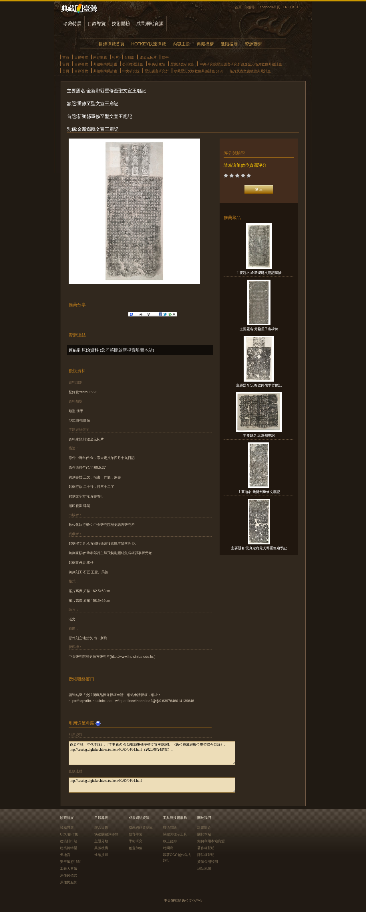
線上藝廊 (170, 840)
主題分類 (101, 840)
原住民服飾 (68, 881)
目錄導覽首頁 (111, 44)
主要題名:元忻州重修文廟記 (259, 491)
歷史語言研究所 (182, 63)
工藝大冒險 (68, 868)
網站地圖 (204, 868)
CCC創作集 (69, 833)
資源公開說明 (207, 861)
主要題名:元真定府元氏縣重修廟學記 (259, 547)
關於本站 (204, 833)
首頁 (238, 6)
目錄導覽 (96, 23)
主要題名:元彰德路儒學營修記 (259, 384)
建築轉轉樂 (68, 847)
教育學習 (135, 833)
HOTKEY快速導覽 (148, 44)
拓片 (115, 57)
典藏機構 (205, 44)
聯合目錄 (101, 827)
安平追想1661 (71, 861)
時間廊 (168, 847)
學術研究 (135, 840)
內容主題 (181, 44)
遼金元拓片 (148, 57)
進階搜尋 (229, 44)
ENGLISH (290, 6)
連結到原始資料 (84, 350)
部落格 (249, 6)
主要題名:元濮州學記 (259, 435)
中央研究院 (156, 63)
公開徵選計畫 (132, 63)
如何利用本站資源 (211, 840)
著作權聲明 (205, 847)
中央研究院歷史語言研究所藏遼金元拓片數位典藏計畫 (241, 63)
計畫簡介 (204, 827)
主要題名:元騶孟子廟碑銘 (259, 328)
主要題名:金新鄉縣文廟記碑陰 (259, 272)
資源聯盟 (253, 44)
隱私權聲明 (205, 854)
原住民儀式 (68, 875)
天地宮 (65, 854)
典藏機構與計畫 (105, 63)
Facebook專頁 (269, 6)
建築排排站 (68, 840)
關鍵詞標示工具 (175, 833)
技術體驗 (121, 23)
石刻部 (129, 57)
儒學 (165, 57)
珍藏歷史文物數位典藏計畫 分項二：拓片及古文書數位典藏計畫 (222, 70)
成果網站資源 (150, 23)
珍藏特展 (72, 23)
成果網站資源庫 (141, 827)
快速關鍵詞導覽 (106, 833)
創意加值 (135, 847)
